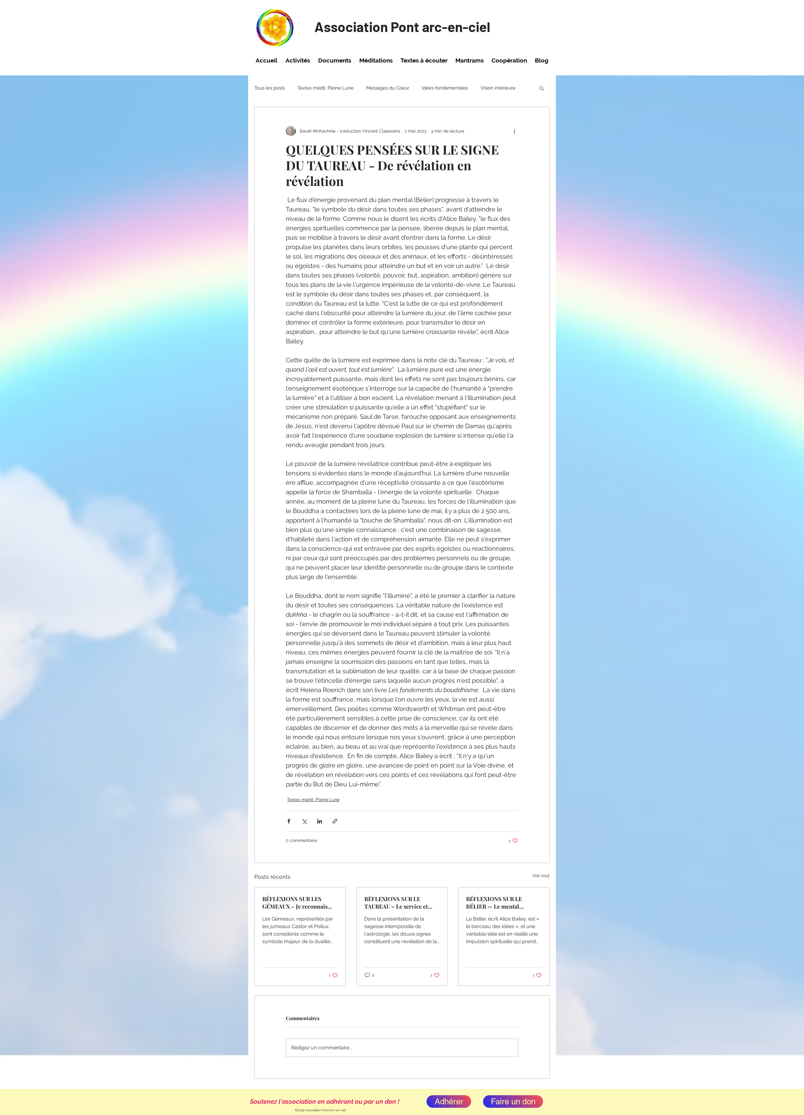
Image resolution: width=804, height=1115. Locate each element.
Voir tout (541, 875)
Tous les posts (269, 88)
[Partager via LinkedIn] (320, 821)
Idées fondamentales (445, 88)
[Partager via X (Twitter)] (304, 821)
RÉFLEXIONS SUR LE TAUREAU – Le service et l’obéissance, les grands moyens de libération (396, 902)
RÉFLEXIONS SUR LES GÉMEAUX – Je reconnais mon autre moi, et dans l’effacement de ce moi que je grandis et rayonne (299, 902)
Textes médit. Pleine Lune (325, 88)
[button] (297, 60)
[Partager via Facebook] (289, 821)
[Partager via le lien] (335, 821)
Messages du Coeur (387, 88)
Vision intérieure (498, 88)
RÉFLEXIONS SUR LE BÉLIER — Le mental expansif (494, 902)
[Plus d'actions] (514, 131)
